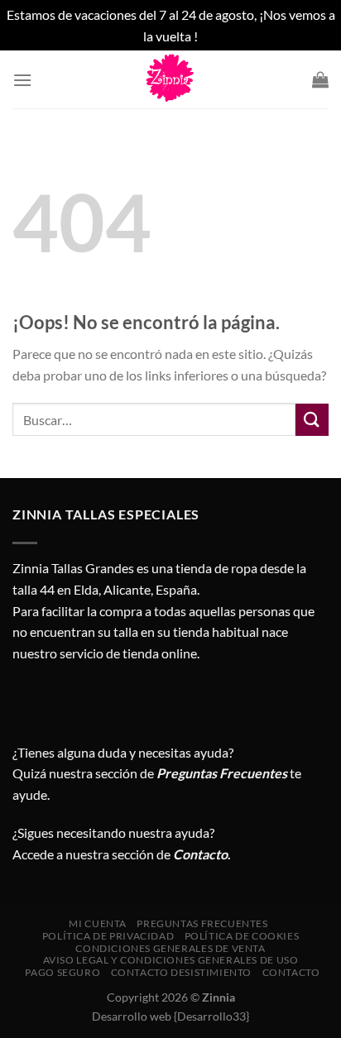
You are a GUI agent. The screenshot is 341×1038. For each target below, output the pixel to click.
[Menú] (22, 80)
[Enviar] (312, 420)
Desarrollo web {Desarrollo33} (170, 1016)
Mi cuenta (98, 923)
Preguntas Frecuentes (221, 773)
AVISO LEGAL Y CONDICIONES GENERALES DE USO (171, 960)
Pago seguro (62, 972)
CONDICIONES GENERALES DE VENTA (170, 948)
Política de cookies (242, 936)
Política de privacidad (108, 936)
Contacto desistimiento (181, 972)
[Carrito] (320, 79)
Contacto (291, 972)
